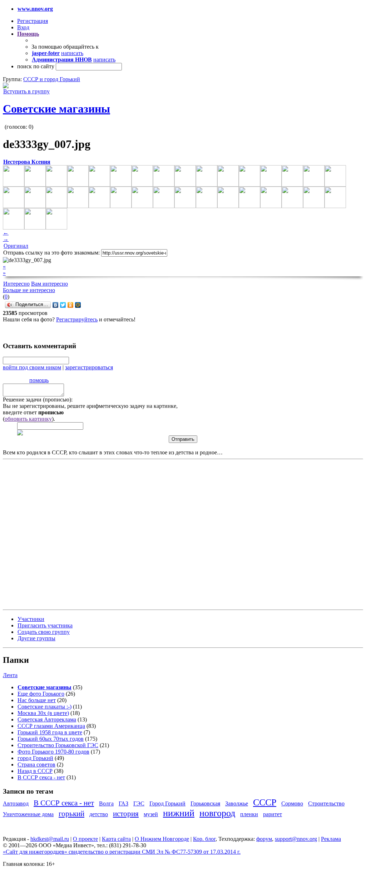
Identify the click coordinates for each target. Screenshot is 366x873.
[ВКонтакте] (55, 305)
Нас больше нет (37, 700)
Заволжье (236, 803)
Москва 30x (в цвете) (43, 713)
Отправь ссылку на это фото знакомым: (51, 253)
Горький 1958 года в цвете (50, 732)
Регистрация (32, 21)
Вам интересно (49, 284)
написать (72, 53)
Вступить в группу (26, 91)
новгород (217, 813)
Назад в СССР (35, 771)
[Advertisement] (46, 533)
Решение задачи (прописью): (38, 399)
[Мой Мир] (78, 305)
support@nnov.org (296, 839)
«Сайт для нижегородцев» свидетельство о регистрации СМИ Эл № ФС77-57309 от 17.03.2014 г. (122, 852)
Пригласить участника (45, 625)
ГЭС (138, 803)
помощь (39, 380)
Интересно (16, 284)
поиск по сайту (35, 66)
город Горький (35, 758)
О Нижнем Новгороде (162, 839)
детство (98, 814)
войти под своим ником (32, 367)
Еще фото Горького (41, 694)
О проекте (85, 839)
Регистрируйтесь (77, 319)
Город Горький (167, 803)
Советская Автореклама (47, 719)
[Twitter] (63, 305)
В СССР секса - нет (41, 777)
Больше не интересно (29, 290)
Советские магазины (56, 108)
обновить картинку (28, 419)
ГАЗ (123, 803)
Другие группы (36, 638)
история (126, 813)
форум (264, 839)
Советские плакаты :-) (44, 707)
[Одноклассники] (70, 305)
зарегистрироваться (89, 367)
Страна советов (36, 764)
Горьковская (205, 803)
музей (151, 814)
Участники (31, 619)
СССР (264, 802)
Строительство (326, 803)
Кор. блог (204, 839)
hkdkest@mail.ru (49, 839)
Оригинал (16, 246)
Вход (23, 27)
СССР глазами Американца (51, 726)
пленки (249, 814)
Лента (10, 675)
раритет (272, 814)
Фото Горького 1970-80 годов (53, 752)
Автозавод (16, 803)
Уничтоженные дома (28, 814)
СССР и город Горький (51, 79)
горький (71, 813)
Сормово (292, 803)
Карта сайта (116, 839)
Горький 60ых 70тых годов (51, 739)
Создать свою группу (44, 632)
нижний (178, 813)
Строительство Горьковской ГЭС (58, 745)
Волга (106, 803)
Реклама (331, 839)
